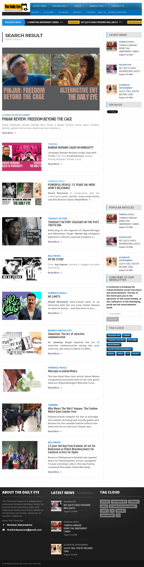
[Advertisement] (124, 160)
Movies (111, 354)
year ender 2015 (119, 502)
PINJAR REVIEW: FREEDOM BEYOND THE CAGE (37, 119)
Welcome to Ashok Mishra (62, 371)
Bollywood (54, 255)
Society (135, 354)
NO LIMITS (54, 296)
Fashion (105, 502)
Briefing (120, 511)
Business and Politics (60, 330)
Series (120, 354)
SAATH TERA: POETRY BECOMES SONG (129, 92)
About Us (102, 12)
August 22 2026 (126, 97)
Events (104, 511)
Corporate (91, 12)
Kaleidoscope (68, 22)
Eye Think (132, 340)
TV (128, 354)
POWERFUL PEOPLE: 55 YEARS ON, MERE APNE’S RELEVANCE (71, 186)
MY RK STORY (56, 259)
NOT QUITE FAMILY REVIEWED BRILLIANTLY (94, 22)
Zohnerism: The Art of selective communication (66, 335)
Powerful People (56, 181)
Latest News (39, 6)
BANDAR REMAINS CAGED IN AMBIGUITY (71, 147)
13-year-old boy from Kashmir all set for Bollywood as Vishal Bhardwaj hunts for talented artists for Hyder (71, 449)
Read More (7, 133)
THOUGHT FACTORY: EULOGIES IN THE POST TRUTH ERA (73, 223)
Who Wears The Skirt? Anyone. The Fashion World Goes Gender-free (73, 409)
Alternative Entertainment (131, 22)
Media (104, 506)
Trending (52, 144)
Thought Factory (57, 218)
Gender (126, 335)
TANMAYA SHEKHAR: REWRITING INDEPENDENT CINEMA (30, 22)
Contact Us (118, 6)
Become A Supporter (117, 12)
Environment (114, 345)
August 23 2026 (126, 55)
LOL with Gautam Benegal (119, 349)
